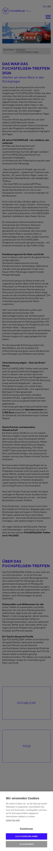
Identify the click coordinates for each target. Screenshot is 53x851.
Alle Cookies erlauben (26, 836)
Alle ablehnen (26, 844)
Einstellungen (26, 829)
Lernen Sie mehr (13, 820)
